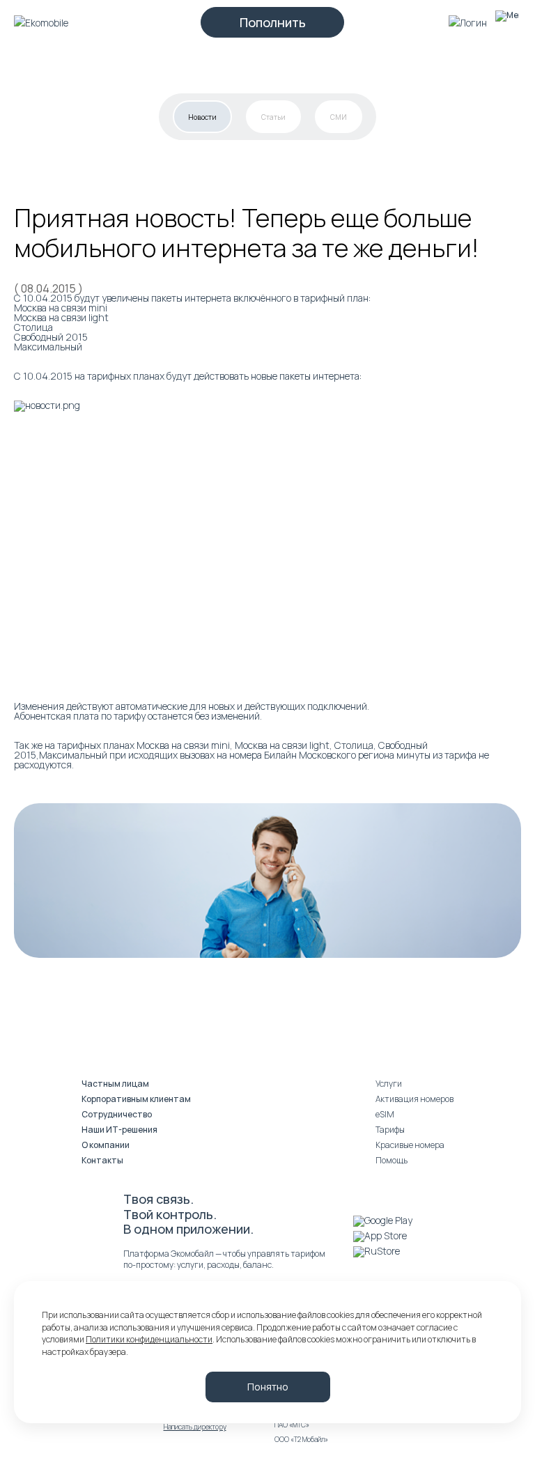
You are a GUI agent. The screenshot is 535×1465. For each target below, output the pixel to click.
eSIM (384, 1114)
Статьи (273, 117)
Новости (202, 117)
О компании (106, 1145)
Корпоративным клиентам (136, 1099)
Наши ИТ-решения (119, 1129)
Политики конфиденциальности (149, 1339)
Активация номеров (414, 1099)
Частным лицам (115, 1084)
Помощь (391, 1160)
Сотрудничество (117, 1114)
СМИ (338, 117)
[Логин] (468, 22)
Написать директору (195, 1427)
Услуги (388, 1084)
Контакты (102, 1160)
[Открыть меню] (507, 22)
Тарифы (390, 1129)
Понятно (267, 1386)
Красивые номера (409, 1145)
